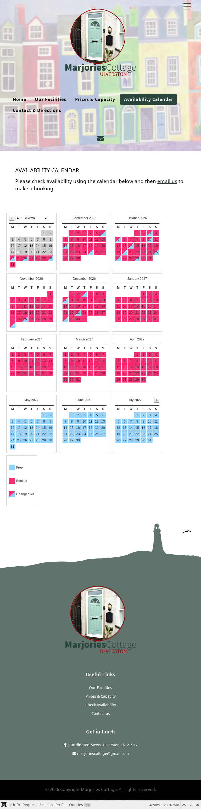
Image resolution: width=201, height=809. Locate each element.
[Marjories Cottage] (100, 42)
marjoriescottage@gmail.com (103, 753)
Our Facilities (100, 687)
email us (167, 181)
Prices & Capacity (101, 696)
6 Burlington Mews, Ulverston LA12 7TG (102, 744)
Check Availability (100, 704)
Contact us (100, 713)
